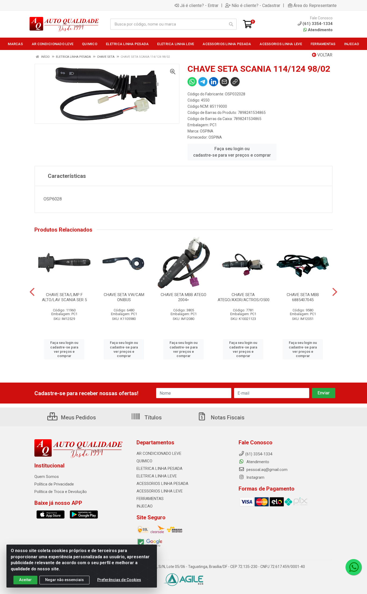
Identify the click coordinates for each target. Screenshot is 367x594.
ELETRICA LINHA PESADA (159, 468)
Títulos (152, 417)
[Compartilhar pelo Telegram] (202, 81)
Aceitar (25, 580)
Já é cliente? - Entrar (199, 5)
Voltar (324, 54)
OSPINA (206, 131)
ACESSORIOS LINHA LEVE (159, 491)
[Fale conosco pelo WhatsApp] (354, 567)
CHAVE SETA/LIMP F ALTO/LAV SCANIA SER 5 (64, 297)
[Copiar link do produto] (235, 81)
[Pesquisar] (231, 24)
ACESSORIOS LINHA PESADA (162, 483)
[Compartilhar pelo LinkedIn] (213, 81)
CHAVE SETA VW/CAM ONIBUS (124, 297)
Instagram (254, 477)
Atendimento (320, 29)
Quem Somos (46, 476)
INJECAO (144, 506)
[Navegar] (32, 292)
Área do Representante (315, 5)
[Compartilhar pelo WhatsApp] (192, 81)
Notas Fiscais (227, 417)
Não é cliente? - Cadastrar (256, 5)
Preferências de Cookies (119, 580)
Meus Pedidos (78, 417)
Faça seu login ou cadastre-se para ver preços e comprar (232, 152)
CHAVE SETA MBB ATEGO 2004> (183, 297)
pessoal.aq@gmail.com (266, 469)
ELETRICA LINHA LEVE (156, 476)
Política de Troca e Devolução (60, 491)
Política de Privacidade (54, 484)
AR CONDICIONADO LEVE (158, 453)
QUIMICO (144, 461)
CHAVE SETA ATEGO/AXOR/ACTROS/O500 (243, 297)
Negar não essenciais (64, 580)
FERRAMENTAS (150, 498)
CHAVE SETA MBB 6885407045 (303, 297)
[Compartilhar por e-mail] (224, 81)
